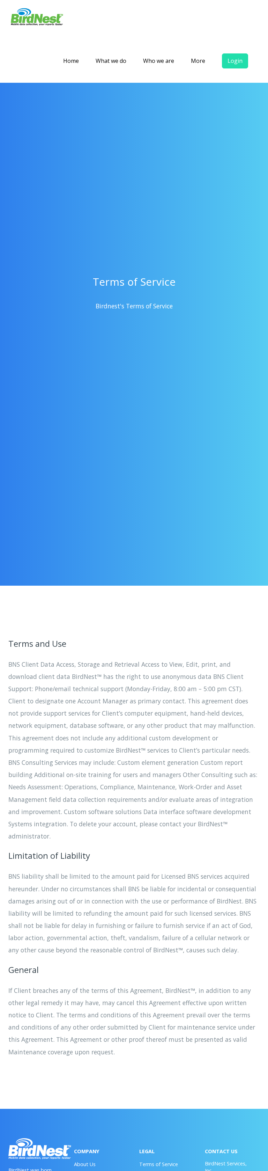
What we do (111, 61)
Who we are (158, 61)
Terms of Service (158, 1164)
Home (71, 61)
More (198, 61)
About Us (85, 1164)
